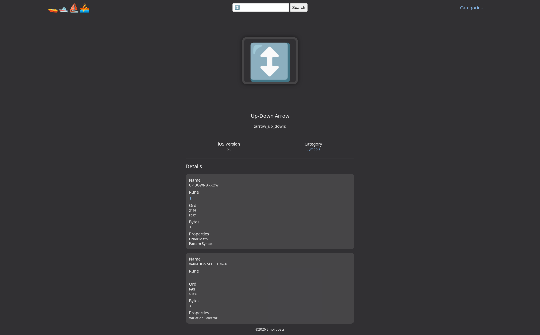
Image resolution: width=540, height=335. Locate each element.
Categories (471, 8)
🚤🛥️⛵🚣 (69, 7)
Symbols (313, 149)
